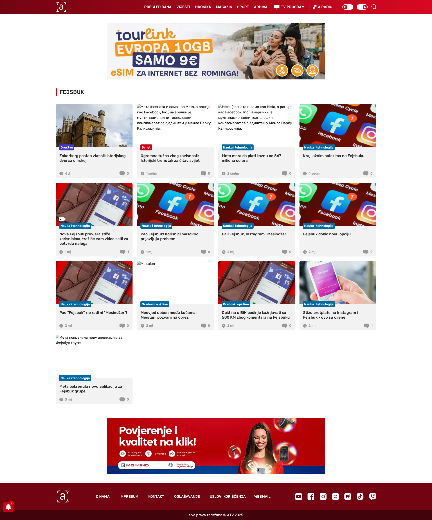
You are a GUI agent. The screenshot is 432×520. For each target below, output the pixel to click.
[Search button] (373, 6)
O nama (103, 496)
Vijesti (183, 7)
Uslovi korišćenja (228, 496)
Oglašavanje (187, 496)
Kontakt (156, 496)
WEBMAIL (262, 496)
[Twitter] (335, 496)
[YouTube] (298, 496)
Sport (243, 7)
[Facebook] (310, 496)
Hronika (203, 7)
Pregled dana (157, 7)
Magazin (224, 7)
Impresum (128, 496)
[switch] (347, 7)
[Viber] (372, 496)
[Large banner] (216, 51)
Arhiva (261, 7)
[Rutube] (347, 496)
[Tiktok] (360, 496)
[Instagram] (323, 496)
